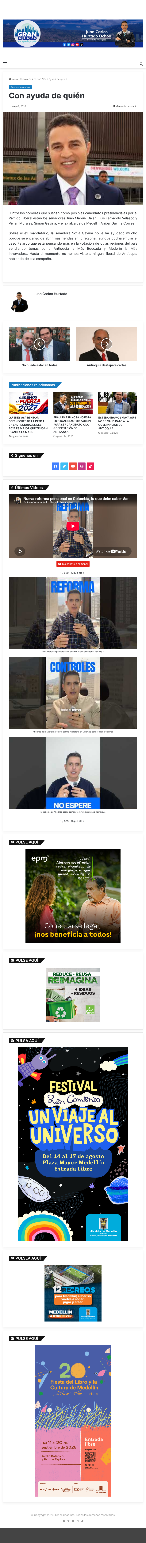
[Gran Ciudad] (73, 32)
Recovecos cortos (30, 79)
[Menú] (5, 64)
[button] (77, 573)
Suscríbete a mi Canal (75, 563)
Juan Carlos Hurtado (50, 294)
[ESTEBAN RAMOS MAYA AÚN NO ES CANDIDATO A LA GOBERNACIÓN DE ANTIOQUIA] (117, 403)
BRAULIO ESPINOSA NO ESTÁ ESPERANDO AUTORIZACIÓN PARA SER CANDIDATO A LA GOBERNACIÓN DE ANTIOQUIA (72, 424)
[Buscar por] (141, 64)
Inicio (14, 79)
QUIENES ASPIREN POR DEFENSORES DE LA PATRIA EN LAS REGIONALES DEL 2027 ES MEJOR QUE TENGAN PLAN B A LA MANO (28, 424)
